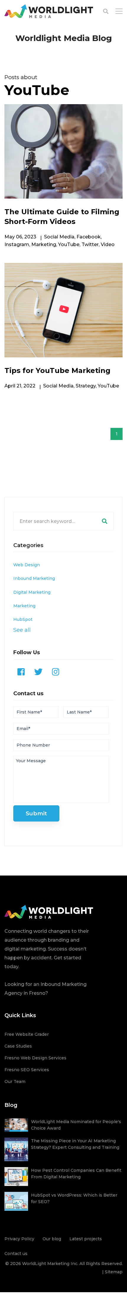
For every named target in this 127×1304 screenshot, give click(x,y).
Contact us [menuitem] (15, 1253)
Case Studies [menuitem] (18, 1046)
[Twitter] (38, 671)
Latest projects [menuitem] (85, 1238)
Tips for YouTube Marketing (57, 370)
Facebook (88, 237)
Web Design (26, 564)
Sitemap (114, 1271)
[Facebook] (21, 671)
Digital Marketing (32, 592)
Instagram (16, 244)
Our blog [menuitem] (52, 1238)
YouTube (68, 244)
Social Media (59, 237)
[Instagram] (55, 671)
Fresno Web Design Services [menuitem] (35, 1058)
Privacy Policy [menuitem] (19, 1238)
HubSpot (22, 619)
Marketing (43, 244)
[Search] (104, 521)
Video (108, 244)
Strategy (86, 386)
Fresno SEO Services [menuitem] (26, 1069)
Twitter (90, 244)
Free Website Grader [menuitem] (26, 1034)
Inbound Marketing (34, 578)
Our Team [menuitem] (14, 1081)
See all (22, 629)
